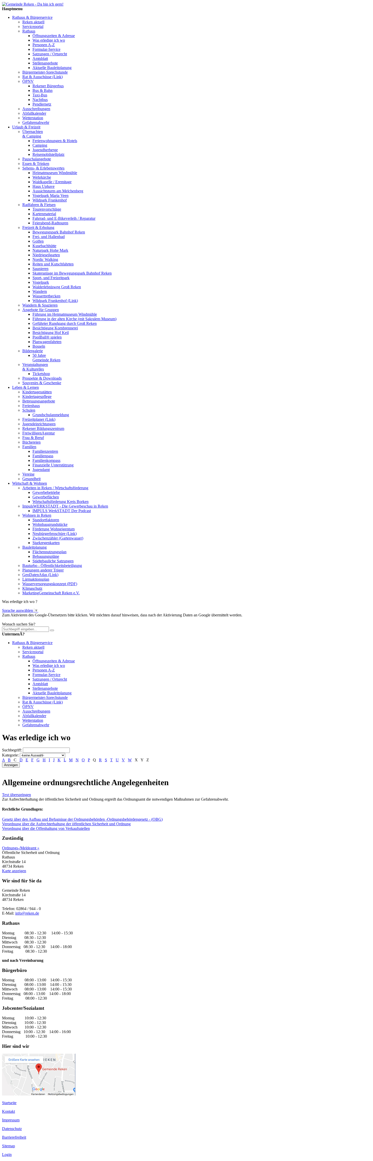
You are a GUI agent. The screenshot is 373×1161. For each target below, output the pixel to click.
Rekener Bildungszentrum (43, 428)
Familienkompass (46, 460)
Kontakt (8, 1111)
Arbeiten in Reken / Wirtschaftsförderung (55, 488)
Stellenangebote (45, 63)
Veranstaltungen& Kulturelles (35, 366)
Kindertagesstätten (37, 392)
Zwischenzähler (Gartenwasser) (57, 538)
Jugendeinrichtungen (39, 424)
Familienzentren (45, 451)
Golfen (38, 241)
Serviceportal (32, 26)
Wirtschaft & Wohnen (29, 483)
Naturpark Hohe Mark (50, 250)
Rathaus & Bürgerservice (32, 17)
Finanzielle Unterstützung (53, 465)
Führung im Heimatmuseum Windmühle (64, 314)
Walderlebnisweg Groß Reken (56, 287)
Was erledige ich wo (48, 40)
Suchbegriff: (12, 750)
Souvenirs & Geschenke (41, 383)
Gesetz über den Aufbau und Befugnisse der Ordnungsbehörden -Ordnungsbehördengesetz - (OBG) (82, 819)
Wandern (39, 291)
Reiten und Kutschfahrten (53, 264)
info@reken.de (27, 913)
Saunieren (40, 268)
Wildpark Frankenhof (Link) (55, 300)
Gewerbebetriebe (46, 492)
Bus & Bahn (42, 90)
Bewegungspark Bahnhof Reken (58, 232)
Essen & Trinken (35, 163)
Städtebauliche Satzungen (53, 561)
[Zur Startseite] (32, 4)
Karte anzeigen (14, 871)
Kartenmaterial (44, 214)
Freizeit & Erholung (38, 227)
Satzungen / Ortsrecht (49, 54)
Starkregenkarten (46, 543)
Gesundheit (31, 479)
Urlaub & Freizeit (26, 127)
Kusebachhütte (44, 246)
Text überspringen (16, 795)
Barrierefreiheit (14, 1137)
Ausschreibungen (36, 109)
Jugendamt (41, 469)
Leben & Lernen (25, 387)
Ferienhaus (31, 405)
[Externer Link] (38, 1094)
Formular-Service (46, 49)
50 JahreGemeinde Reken (46, 357)
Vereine (28, 474)
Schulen (28, 410)
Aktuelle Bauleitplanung (52, 67)
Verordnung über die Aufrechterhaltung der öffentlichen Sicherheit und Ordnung (66, 824)
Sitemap (8, 1146)
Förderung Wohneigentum (53, 529)
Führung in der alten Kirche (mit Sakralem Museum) (74, 319)
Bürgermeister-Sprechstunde (45, 72)
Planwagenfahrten (46, 342)
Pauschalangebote (36, 159)
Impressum (11, 1120)
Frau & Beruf (33, 437)
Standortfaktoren (45, 520)
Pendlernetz (41, 104)
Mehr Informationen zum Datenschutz (32, 619)
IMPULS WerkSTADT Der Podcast (61, 511)
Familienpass (42, 456)
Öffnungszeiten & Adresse (53, 35)
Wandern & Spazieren (40, 305)
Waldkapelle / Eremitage (52, 182)
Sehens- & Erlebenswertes (43, 168)
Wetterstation (32, 118)
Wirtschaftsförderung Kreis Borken (60, 501)
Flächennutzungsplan (49, 552)
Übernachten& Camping (32, 133)
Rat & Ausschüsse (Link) (42, 77)
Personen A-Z (43, 45)
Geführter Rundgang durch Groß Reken (64, 323)
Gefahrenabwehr (35, 122)
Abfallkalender (34, 113)
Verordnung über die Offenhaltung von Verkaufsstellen (46, 828)
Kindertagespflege (37, 396)
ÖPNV (28, 81)
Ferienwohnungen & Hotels (54, 141)
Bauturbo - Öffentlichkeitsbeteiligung (52, 565)
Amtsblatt (40, 58)
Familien (29, 447)
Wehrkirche (41, 177)
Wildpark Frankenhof (49, 200)
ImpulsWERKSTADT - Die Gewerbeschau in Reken (65, 506)
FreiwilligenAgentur (38, 433)
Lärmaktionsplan (35, 579)
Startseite (9, 1103)
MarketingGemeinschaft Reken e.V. (51, 593)
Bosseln (38, 346)
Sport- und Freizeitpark (51, 278)
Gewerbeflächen (45, 497)
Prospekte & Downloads (42, 378)
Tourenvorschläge (46, 209)
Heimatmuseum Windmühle (54, 173)
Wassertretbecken (46, 296)
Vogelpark (40, 282)
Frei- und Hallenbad (48, 236)
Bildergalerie (32, 351)
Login (7, 1154)
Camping (39, 145)
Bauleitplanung (34, 547)
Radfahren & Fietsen (39, 205)
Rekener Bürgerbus (48, 86)
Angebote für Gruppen (40, 310)
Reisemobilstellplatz (48, 154)
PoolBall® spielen (47, 337)
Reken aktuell (33, 22)
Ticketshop (41, 374)
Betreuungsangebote (38, 401)
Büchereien (31, 442)
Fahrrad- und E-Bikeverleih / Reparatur (63, 218)
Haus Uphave (43, 186)
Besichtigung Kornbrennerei (55, 328)
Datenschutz (12, 1128)
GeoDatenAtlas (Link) (40, 575)
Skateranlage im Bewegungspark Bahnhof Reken (72, 273)
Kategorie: (10, 755)
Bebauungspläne (45, 556)
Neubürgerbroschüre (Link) (54, 533)
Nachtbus (40, 99)
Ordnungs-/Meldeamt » (20, 848)
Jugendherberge (45, 150)
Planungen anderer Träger (43, 570)
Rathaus (28, 31)
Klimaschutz (32, 588)
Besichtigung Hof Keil (50, 332)
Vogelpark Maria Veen (50, 195)
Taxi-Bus (39, 95)
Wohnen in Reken (36, 515)
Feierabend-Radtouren (50, 223)
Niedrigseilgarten (46, 255)
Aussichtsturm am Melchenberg (57, 191)
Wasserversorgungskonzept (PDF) (49, 584)
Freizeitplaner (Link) (38, 419)
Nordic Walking (45, 259)
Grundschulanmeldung (50, 415)
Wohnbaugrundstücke (49, 524)
